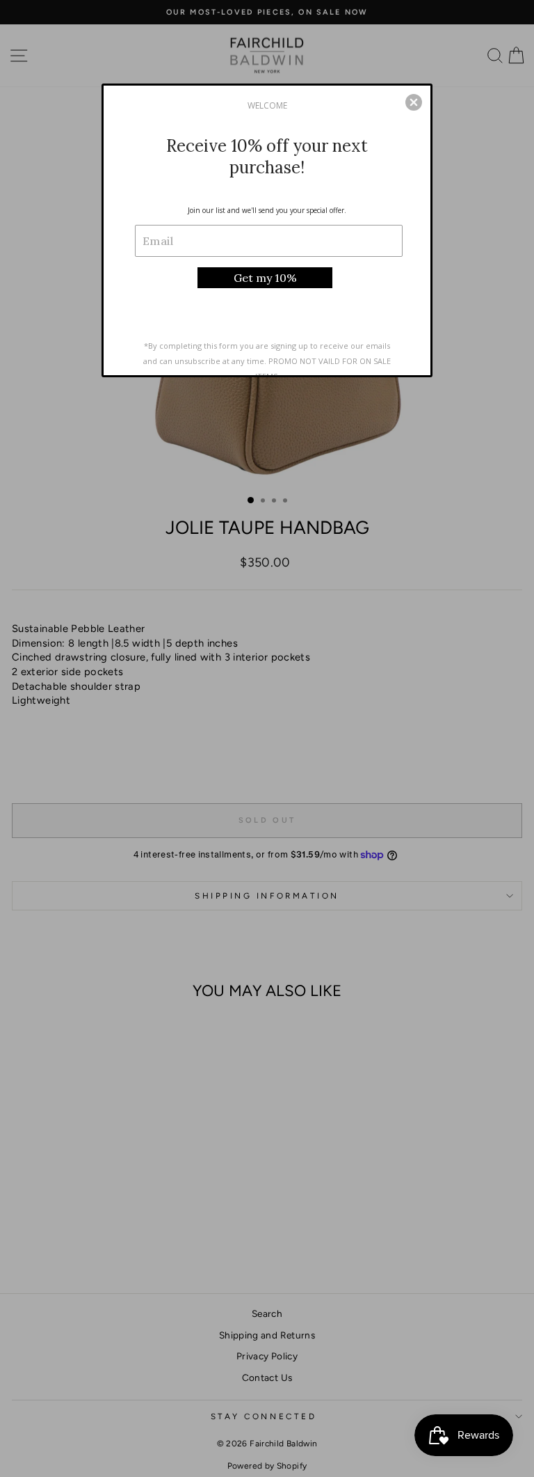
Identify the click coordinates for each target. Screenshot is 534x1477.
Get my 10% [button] (265, 278)
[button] (413, 102)
